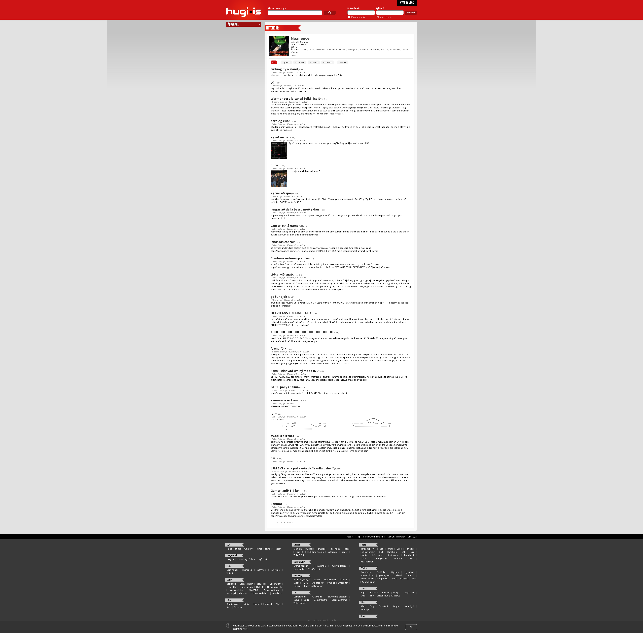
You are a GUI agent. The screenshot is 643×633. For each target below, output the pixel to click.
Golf (381, 552)
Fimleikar (410, 548)
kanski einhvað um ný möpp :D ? (295, 371)
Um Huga (412, 536)
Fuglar (238, 548)
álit (342, 62)
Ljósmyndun (299, 569)
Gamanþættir (300, 596)
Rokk (414, 578)
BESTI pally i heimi (284, 387)
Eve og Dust (353, 49)
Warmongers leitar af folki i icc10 (295, 99)
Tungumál (275, 569)
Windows (342, 49)
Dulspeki (309, 548)
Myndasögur (318, 582)
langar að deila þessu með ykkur (295, 209)
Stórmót (398, 558)
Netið (371, 595)
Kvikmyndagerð (339, 565)
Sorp (229, 607)
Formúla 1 (383, 606)
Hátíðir (246, 604)
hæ (273, 458)
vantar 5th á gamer (285, 226)
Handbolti (392, 552)
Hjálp (358, 536)
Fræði (229, 565)
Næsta (290, 522)
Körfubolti (409, 555)
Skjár (296, 592)
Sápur (296, 599)
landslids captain (283, 242)
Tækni (364, 588)
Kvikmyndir (317, 596)
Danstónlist (366, 572)
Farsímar (374, 592)
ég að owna (279, 137)
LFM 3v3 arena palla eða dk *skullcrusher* (302, 468)
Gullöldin (381, 572)
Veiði (410, 558)
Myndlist (331, 582)
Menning (298, 575)
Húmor (256, 604)
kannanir (327, 62)
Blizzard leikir (321, 49)
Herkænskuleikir (274, 587)
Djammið (364, 49)
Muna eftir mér (358, 17)
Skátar (344, 552)
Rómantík (267, 604)
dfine (274, 165)
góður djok (279, 297)
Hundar (268, 548)
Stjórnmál (263, 559)
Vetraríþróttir (367, 561)
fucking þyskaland (284, 69)
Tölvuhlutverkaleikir (260, 593)
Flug (372, 606)
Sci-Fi (306, 599)
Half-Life (384, 49)
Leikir (229, 579)
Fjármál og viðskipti (246, 559)
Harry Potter (330, 579)
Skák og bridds (381, 558)
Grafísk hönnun (301, 565)
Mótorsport (366, 609)
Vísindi (230, 573)
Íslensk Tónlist (367, 575)
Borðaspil (261, 583)
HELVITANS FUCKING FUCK (291, 313)
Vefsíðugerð (314, 569)
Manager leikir (236, 590)
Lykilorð (380, 8)
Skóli (278, 604)
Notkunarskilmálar (396, 536)
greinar (286, 62)
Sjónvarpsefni (320, 599)
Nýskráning (407, 3)
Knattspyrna (393, 555)
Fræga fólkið (334, 548)
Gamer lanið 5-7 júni (285, 491)
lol (272, 413)
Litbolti (364, 558)
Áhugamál (233, 24)
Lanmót (276, 504)
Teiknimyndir (300, 603)
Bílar (363, 606)
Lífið (229, 600)
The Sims (243, 593)
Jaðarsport (377, 555)
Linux (363, 595)
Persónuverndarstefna (374, 536)
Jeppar (396, 606)
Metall (311, 49)
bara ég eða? (280, 121)
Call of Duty (374, 49)
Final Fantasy (247, 587)
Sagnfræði (261, 569)
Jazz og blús (384, 575)
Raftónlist (404, 578)
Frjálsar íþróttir (368, 552)
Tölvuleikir (277, 593)
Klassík (399, 575)
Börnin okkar (233, 604)
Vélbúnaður (395, 49)
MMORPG (253, 590)
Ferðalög (321, 548)
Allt (273, 62)
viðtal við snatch (283, 274)
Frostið (349, 536)
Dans (399, 548)
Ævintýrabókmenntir (313, 586)
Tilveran (275, 85)
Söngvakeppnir (369, 582)
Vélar (363, 602)
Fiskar (229, 548)
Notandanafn (353, 8)
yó (272, 82)
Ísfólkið (343, 579)
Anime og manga (302, 579)
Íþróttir (364, 555)
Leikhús (297, 582)
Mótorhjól (409, 606)
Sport (363, 544)
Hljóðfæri (409, 572)
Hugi (363, 616)
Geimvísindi (232, 569)
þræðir (300, 62)
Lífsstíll (297, 544)
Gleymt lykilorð (384, 17)
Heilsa (346, 548)
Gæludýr (248, 548)
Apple (363, 592)
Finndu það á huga (277, 8)
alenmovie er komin (285, 400)
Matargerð (333, 552)
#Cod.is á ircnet (282, 436)
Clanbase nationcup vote (289, 258)
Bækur (317, 579)
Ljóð (306, 582)
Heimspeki (247, 569)
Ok (411, 627)
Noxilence (300, 38)
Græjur (304, 49)
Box (381, 548)
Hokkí (411, 552)
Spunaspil (231, 593)
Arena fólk (278, 348)
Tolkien (297, 586)
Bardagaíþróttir (368, 548)
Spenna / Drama (339, 599)
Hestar (259, 548)
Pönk (394, 578)
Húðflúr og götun (315, 552)
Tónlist (364, 568)
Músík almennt (367, 578)
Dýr (228, 544)
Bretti (390, 548)
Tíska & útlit (299, 555)
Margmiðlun (299, 561)
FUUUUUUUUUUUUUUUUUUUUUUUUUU (302, 332)
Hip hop (395, 572)
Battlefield (231, 583)
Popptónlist (382, 578)
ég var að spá (281, 193)
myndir (313, 62)
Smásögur (343, 582)
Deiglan (230, 559)
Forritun (333, 49)
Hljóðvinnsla (320, 565)
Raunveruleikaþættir (337, 596)
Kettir (278, 548)
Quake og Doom (271, 590)
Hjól (403, 552)
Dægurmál (232, 555)
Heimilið (299, 552)
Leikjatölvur (409, 592)
